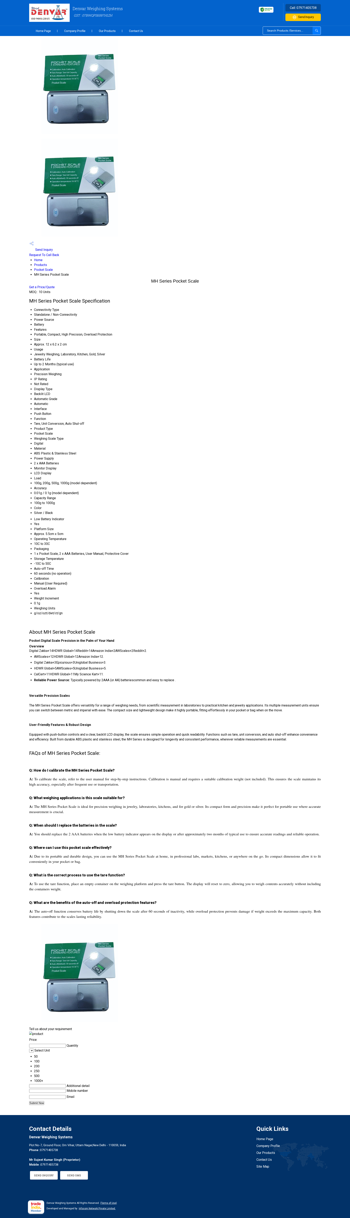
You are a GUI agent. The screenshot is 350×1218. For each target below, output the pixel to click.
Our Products (107, 31)
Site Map (262, 1166)
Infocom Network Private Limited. (97, 1208)
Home (38, 260)
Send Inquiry (306, 17)
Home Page (43, 31)
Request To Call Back (44, 255)
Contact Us (136, 31)
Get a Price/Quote (42, 287)
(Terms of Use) (108, 1203)
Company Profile (74, 31)
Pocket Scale (43, 270)
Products (40, 265)
